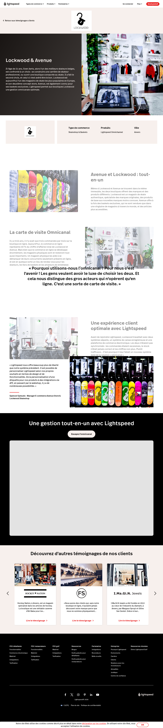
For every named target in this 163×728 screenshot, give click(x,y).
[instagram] (78, 697)
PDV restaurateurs (38, 648)
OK (142, 724)
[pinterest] (85, 697)
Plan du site (75, 707)
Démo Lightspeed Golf (139, 651)
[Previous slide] (8, 594)
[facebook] (65, 697)
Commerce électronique (19, 655)
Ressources (76, 648)
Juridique (114, 674)
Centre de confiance (118, 678)
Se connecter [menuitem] (128, 4)
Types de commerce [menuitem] (34, 4)
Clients (113, 662)
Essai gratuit (153, 4)
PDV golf (56, 648)
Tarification (14, 665)
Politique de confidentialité (91, 707)
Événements (115, 655)
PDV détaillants (16, 648)
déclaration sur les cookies (94, 723)
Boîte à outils (96, 658)
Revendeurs (96, 655)
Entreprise (115, 648)
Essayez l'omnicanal (81, 434)
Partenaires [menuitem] (63, 4)
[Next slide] (155, 594)
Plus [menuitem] (139, 4)
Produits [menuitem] (50, 4)
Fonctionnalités (15, 651)
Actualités (114, 671)
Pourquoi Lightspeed (118, 651)
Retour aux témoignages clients (20, 20)
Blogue (74, 651)
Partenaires (96, 648)
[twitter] (72, 697)
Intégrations (14, 662)
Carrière (114, 658)
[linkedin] (91, 697)
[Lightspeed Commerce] (11, 4)
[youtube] (98, 697)
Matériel (13, 658)
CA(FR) (66, 707)
